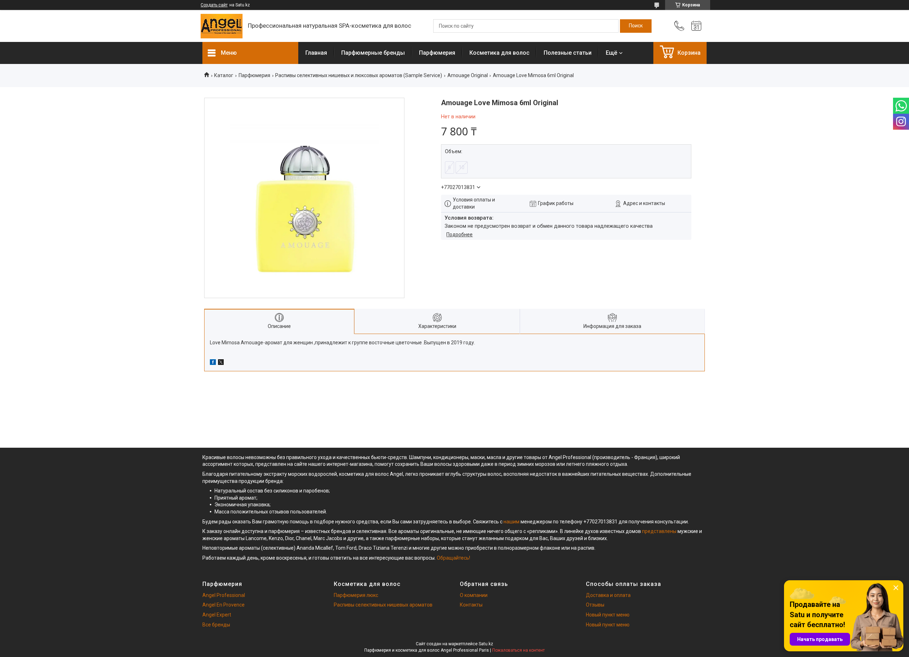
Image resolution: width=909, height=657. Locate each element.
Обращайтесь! (453, 558)
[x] (221, 363)
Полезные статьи (568, 52)
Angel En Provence (223, 605)
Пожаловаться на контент (518, 650)
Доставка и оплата (608, 595)
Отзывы (595, 605)
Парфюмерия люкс (356, 595)
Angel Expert (216, 615)
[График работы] (696, 26)
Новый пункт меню (608, 615)
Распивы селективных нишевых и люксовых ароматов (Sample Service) (358, 75)
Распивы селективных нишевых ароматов (383, 605)
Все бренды (216, 625)
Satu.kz (486, 643)
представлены (659, 531)
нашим (511, 521)
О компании (474, 595)
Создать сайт (214, 4)
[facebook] (213, 363)
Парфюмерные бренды (373, 52)
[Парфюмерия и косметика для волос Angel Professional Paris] (222, 26)
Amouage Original (467, 75)
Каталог (223, 75)
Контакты (471, 605)
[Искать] (636, 26)
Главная (316, 52)
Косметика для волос (499, 52)
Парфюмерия (437, 52)
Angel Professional (223, 595)
